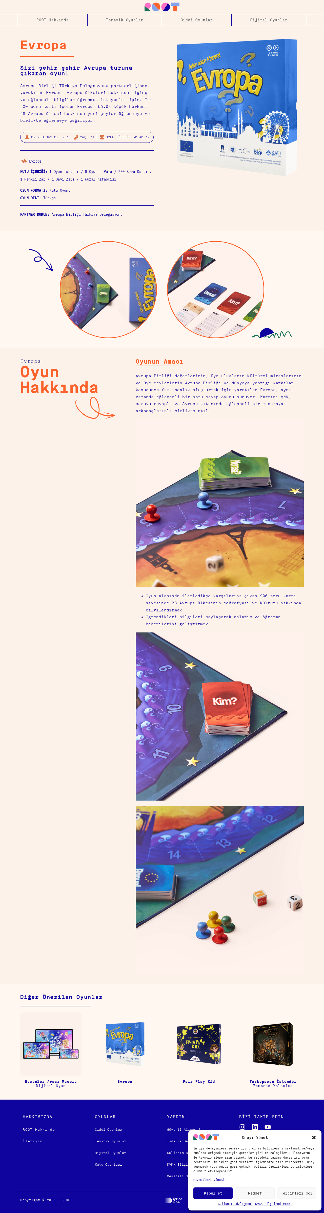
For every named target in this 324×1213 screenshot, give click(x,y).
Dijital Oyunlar (269, 20)
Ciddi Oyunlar (197, 20)
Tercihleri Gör (297, 1193)
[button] (313, 1137)
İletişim (33, 1141)
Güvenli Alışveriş (184, 1129)
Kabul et (213, 1193)
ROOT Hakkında (52, 20)
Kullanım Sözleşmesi (235, 1204)
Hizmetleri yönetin (209, 1180)
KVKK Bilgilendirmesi (273, 1204)
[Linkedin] (255, 1127)
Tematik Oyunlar (124, 20)
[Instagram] (242, 1127)
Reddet (255, 1193)
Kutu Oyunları (108, 1164)
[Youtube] (268, 1127)
